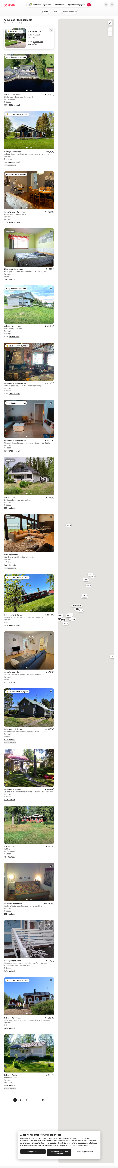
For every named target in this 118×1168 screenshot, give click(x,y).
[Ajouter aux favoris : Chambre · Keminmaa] (51, 866)
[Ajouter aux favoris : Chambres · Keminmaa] (51, 231)
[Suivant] (48, 1100)
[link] (10, 1100)
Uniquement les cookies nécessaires (59, 1152)
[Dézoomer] (110, 29)
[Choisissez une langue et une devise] (106, 4)
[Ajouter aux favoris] (51, 30)
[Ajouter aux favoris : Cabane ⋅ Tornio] (51, 1037)
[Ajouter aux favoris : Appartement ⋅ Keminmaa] (51, 174)
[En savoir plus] (21, 23)
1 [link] (15, 1100)
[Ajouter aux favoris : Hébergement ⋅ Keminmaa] (51, 345)
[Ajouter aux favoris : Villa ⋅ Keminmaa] (51, 517)
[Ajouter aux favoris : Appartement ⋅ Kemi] (51, 634)
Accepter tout (32, 1151)
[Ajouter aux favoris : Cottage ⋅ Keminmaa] (51, 114)
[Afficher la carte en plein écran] (110, 22)
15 (43, 1100)
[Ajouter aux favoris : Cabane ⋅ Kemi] (51, 460)
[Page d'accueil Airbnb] (9, 4)
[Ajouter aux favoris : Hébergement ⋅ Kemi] (51, 751)
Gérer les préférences (85, 1151)
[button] (38, 42)
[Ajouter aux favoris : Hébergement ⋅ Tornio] (51, 577)
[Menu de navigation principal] (112, 4)
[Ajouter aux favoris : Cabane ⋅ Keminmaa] (51, 57)
